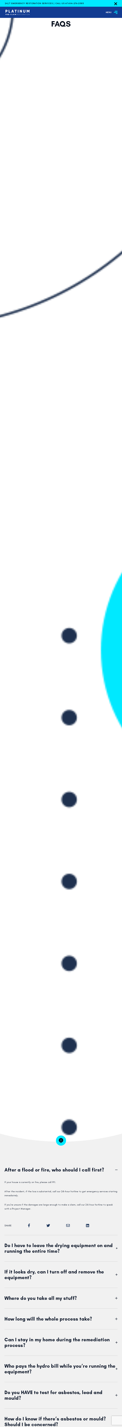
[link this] (87, 1226)
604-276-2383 (76, 3)
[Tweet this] (48, 1226)
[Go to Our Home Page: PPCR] (15, 12)
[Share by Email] (68, 1226)
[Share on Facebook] (29, 1226)
